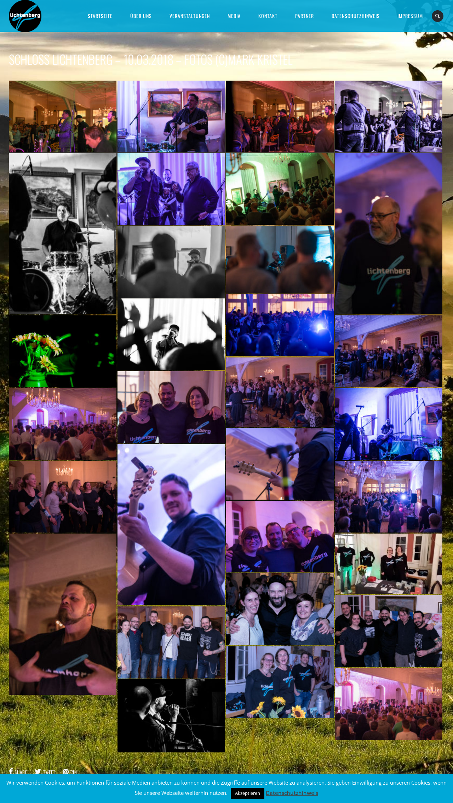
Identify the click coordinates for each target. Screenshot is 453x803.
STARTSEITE (100, 15)
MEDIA (234, 15)
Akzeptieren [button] (247, 793)
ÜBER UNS (141, 15)
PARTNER (304, 15)
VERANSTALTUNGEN (190, 15)
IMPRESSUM (410, 15)
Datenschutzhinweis (292, 792)
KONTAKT (267, 15)
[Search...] (438, 16)
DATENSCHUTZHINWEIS (356, 15)
